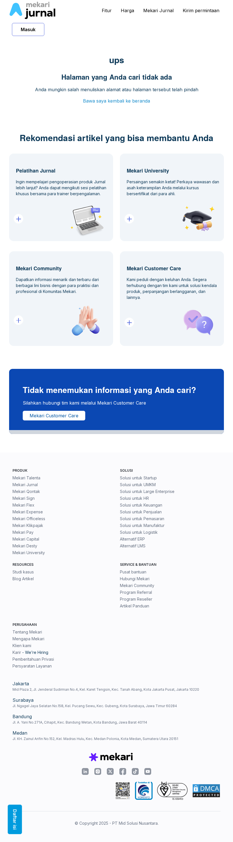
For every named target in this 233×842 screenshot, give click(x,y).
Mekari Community (137, 585)
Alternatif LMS (132, 545)
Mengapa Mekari (28, 638)
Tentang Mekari (27, 632)
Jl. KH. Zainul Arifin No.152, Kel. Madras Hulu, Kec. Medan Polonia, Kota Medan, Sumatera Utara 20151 (95, 739)
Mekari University (29, 552)
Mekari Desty (25, 545)
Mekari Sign (24, 498)
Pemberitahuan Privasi (33, 659)
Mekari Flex (23, 505)
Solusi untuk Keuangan (141, 505)
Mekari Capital (26, 539)
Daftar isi (15, 819)
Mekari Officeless (29, 518)
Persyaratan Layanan (32, 666)
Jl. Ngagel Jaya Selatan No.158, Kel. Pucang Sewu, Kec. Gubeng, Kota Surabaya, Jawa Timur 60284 (95, 706)
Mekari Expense (28, 511)
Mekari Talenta (26, 477)
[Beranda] (32, 10)
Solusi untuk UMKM (138, 484)
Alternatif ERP (132, 539)
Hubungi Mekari (134, 578)
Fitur (107, 10)
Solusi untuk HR (134, 498)
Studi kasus (23, 571)
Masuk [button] (28, 29)
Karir (17, 652)
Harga (127, 10)
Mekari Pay (23, 532)
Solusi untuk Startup (138, 477)
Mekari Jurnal (158, 10)
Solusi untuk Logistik (139, 532)
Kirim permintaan (201, 10)
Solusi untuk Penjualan (141, 511)
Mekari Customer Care (54, 415)
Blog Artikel (23, 578)
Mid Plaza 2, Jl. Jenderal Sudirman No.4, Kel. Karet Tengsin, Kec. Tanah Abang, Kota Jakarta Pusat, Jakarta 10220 (106, 689)
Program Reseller (136, 599)
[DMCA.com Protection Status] (206, 791)
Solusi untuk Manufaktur (142, 525)
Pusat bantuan (133, 571)
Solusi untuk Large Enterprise (147, 491)
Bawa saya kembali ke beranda (116, 101)
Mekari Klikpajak (28, 525)
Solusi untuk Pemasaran (142, 518)
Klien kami (22, 645)
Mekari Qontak (26, 491)
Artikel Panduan (134, 605)
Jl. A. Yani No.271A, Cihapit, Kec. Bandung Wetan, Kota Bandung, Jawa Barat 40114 (80, 722)
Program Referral (136, 592)
